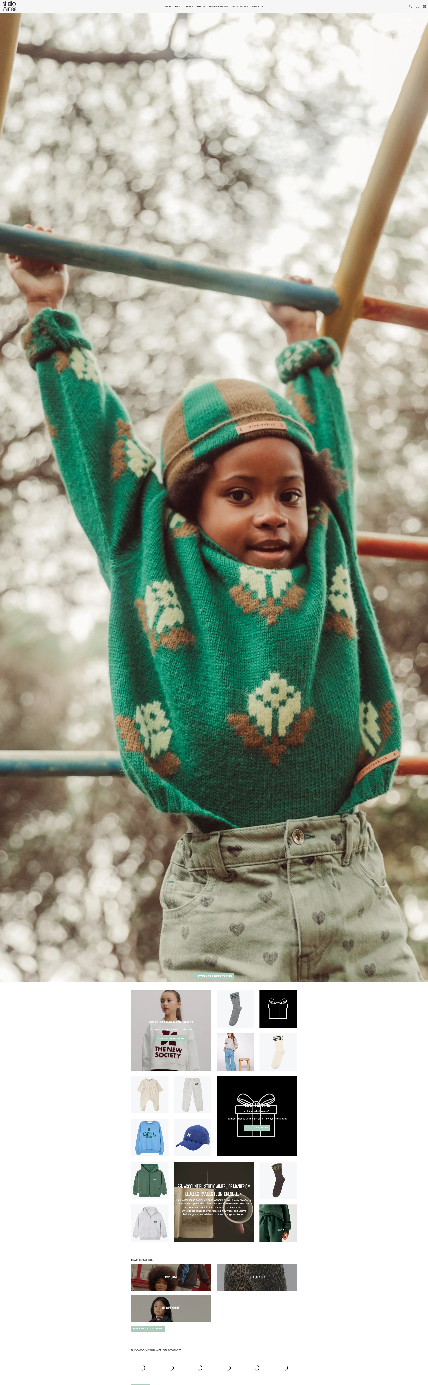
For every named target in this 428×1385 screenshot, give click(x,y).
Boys (189, 6)
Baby (178, 6)
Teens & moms (218, 6)
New (168, 6)
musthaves (240, 6)
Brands (257, 6)
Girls (201, 6)
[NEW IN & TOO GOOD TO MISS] (214, 981)
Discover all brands (148, 1328)
